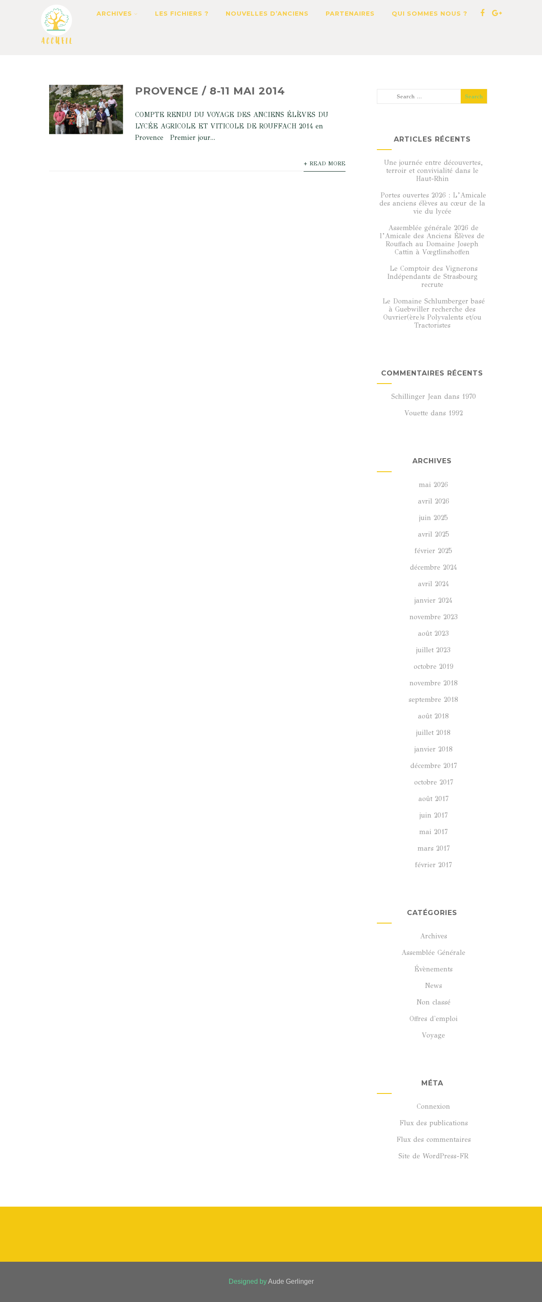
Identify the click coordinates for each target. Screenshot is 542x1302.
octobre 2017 (433, 782)
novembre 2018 (433, 683)
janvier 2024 (433, 600)
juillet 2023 (433, 650)
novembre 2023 (433, 617)
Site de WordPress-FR (433, 1156)
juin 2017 (434, 815)
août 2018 (433, 716)
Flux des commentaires (433, 1139)
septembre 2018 (433, 700)
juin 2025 (433, 518)
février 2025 (433, 551)
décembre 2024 (433, 567)
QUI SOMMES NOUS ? (429, 13)
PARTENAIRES (350, 13)
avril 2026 (433, 501)
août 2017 (433, 799)
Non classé (434, 1002)
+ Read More (325, 163)
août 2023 (433, 633)
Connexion (433, 1106)
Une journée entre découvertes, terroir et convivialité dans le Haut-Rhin (433, 171)
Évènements (433, 969)
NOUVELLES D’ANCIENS (267, 13)
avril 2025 (433, 534)
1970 (469, 396)
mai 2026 (433, 485)
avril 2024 (433, 584)
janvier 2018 (434, 749)
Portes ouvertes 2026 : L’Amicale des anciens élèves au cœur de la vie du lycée (432, 203)
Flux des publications (433, 1123)
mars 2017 (434, 848)
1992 (455, 413)
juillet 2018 (433, 733)
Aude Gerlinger (291, 1281)
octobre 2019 (434, 666)
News (433, 986)
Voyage (433, 1035)
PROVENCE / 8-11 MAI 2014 (210, 91)
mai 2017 (433, 832)
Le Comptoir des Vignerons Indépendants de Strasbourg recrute (432, 276)
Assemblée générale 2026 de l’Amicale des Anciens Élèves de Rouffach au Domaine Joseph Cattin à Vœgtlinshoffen (432, 240)
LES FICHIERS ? (182, 13)
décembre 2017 (433, 766)
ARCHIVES (114, 13)
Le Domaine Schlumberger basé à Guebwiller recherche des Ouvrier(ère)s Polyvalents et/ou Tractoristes (433, 313)
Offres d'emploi (433, 1019)
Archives (433, 936)
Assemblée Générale (433, 953)
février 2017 (433, 865)
